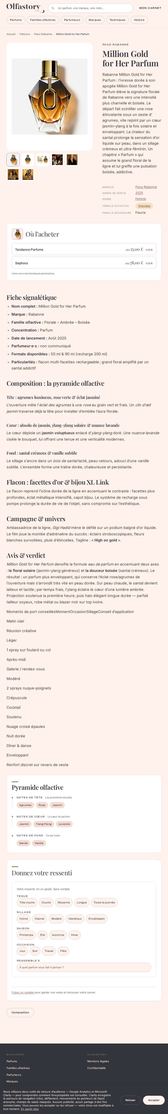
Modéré (56, 918)
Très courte (27, 902)
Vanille (39, 843)
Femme (140, 199)
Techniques (117, 19)
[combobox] (90, 8)
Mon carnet (150, 8)
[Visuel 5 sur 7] (72, 159)
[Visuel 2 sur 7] (27, 159)
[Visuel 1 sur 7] (13, 159)
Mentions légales (98, 1061)
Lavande (64, 824)
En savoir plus (30, 1109)
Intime (23, 918)
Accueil (11, 34)
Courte (46, 902)
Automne (58, 935)
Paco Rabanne (43, 34)
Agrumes (25, 805)
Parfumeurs (72, 19)
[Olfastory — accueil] (26, 8)
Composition (20, 1012)
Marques (95, 19)
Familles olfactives (42, 19)
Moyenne (64, 902)
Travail (49, 951)
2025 (139, 193)
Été (42, 935)
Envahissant (97, 918)
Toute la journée (104, 902)
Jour (22, 951)
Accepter (154, 1100)
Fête (63, 951)
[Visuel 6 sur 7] (13, 174)
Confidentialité (96, 1068)
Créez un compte (23, 992)
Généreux (75, 918)
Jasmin (57, 805)
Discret (39, 918)
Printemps (26, 935)
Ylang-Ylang (44, 824)
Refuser (130, 1100)
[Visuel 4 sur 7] (57, 159)
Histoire (139, 19)
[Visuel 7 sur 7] (27, 174)
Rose (42, 805)
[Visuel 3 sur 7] (42, 159)
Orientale (144, 205)
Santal (23, 843)
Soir (35, 951)
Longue (82, 902)
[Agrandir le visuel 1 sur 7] (50, 97)
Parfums (16, 19)
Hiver (74, 935)
